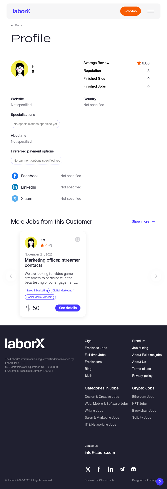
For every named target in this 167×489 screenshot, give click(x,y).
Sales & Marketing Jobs (102, 417)
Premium (138, 341)
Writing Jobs (94, 410)
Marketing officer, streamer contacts (52, 262)
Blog (88, 369)
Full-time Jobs (95, 355)
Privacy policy (142, 375)
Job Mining (140, 348)
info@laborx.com (100, 452)
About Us (139, 362)
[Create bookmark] (77, 239)
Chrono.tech (106, 480)
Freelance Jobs (96, 348)
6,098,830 (52, 367)
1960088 (47, 370)
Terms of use (141, 369)
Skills (88, 375)
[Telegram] (122, 469)
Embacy (151, 480)
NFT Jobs (139, 403)
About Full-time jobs (147, 355)
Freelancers (93, 362)
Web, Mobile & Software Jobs (106, 403)
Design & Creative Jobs (102, 396)
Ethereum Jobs (143, 396)
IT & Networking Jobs (100, 424)
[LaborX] (21, 11)
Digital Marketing (62, 290)
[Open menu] (150, 11)
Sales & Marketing (37, 290)
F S (42, 240)
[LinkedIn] (110, 469)
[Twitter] (87, 469)
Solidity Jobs (141, 417)
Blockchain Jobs (144, 410)
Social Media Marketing (40, 297)
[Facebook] (99, 469)
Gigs (88, 341)
